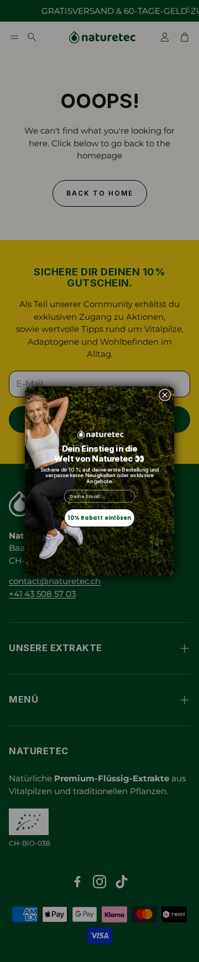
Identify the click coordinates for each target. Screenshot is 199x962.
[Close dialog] (165, 395)
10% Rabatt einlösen (99, 518)
